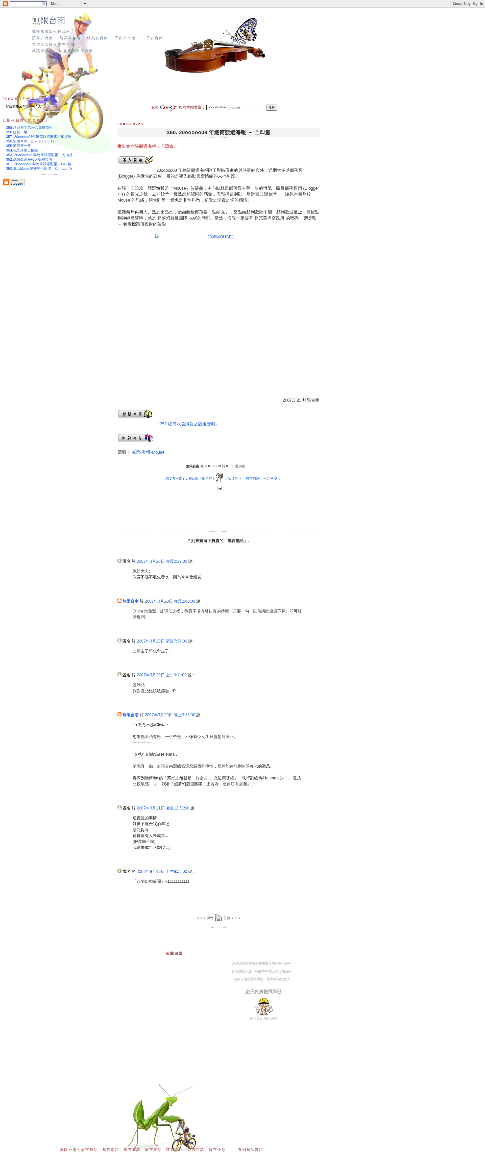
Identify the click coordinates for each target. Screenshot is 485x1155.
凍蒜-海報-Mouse (148, 452)
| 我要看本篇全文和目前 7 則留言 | (189, 478)
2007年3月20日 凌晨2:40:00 (170, 601)
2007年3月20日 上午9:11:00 (162, 675)
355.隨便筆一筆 (18, 146)
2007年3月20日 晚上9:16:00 (170, 715)
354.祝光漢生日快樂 (22, 150)
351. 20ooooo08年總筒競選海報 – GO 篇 (38, 164)
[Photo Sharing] (218, 311)
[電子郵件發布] (218, 489)
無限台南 (48, 20)
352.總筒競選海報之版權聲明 (187, 424)
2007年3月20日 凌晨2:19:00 (162, 561)
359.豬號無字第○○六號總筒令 (29, 128)
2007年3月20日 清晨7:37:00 (162, 641)
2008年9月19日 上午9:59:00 (162, 871)
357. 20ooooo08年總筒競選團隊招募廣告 (38, 137)
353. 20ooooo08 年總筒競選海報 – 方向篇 (39, 155)
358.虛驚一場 (16, 132)
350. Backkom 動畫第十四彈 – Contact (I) (39, 168)
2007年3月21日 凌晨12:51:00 (163, 808)
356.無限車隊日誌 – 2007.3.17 (30, 141)
